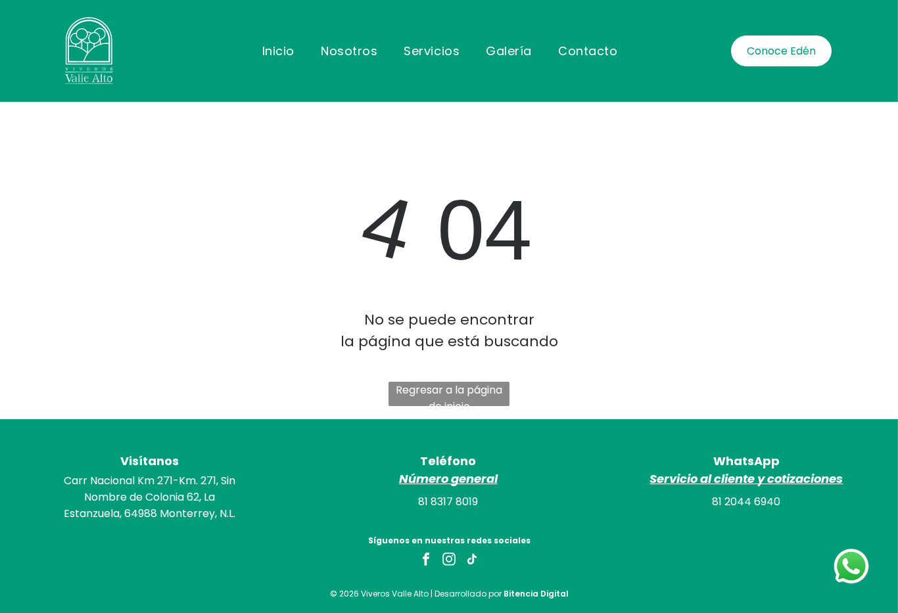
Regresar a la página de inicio (449, 394)
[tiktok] (472, 560)
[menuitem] (278, 50)
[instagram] (449, 560)
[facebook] (426, 560)
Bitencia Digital (536, 593)
